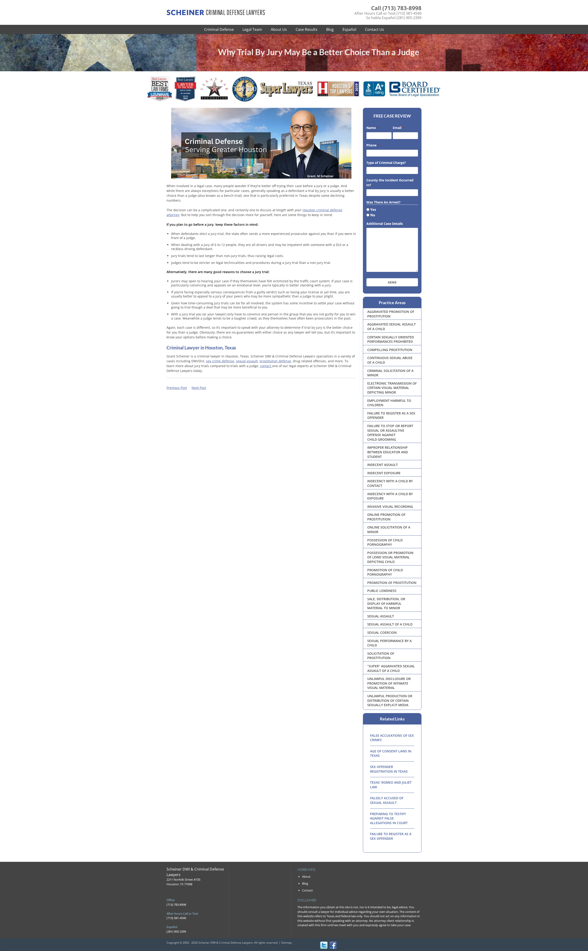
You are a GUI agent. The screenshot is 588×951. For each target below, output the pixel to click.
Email (398, 128)
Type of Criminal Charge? (386, 162)
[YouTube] (351, 945)
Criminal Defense (219, 29)
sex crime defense (220, 361)
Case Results (306, 29)
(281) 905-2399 (408, 17)
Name (372, 128)
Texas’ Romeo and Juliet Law (391, 784)
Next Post (199, 388)
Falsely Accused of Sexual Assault (386, 800)
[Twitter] (324, 945)
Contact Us (374, 29)
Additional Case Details (384, 223)
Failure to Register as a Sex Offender (390, 836)
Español (349, 29)
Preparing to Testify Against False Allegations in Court (389, 818)
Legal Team (252, 29)
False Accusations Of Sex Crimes (392, 737)
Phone (372, 145)
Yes (373, 209)
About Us (279, 29)
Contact (307, 890)
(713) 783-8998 (396, 8)
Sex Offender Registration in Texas (389, 769)
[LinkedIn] (360, 945)
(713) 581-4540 (408, 13)
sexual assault (247, 361)
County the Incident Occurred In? (389, 182)
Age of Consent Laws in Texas (390, 753)
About (306, 876)
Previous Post (177, 388)
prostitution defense (275, 361)
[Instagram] (342, 945)
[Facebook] (333, 945)
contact (266, 366)
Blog (330, 29)
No (372, 215)
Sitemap (286, 942)
